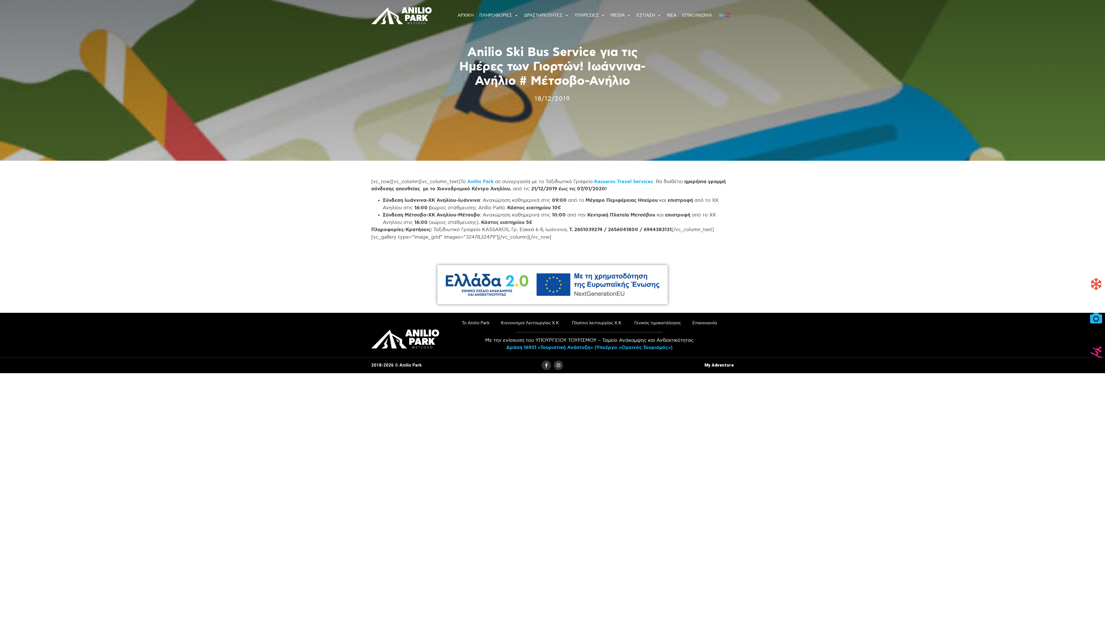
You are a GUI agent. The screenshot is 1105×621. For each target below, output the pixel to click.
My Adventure (719, 365)
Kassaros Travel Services (623, 181)
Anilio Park (480, 181)
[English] (728, 14)
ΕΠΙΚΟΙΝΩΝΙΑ (697, 15)
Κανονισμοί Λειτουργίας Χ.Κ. (530, 323)
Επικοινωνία (704, 323)
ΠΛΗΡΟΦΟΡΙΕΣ (495, 15)
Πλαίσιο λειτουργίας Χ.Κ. (597, 323)
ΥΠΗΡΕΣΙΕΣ (586, 15)
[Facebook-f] (546, 365)
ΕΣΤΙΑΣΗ (646, 15)
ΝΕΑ (672, 15)
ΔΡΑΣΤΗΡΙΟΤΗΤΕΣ (543, 15)
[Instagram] (558, 365)
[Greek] (721, 14)
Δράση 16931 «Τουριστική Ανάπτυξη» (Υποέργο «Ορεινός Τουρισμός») (589, 347)
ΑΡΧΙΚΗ (466, 15)
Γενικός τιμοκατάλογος (657, 323)
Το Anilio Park (475, 323)
